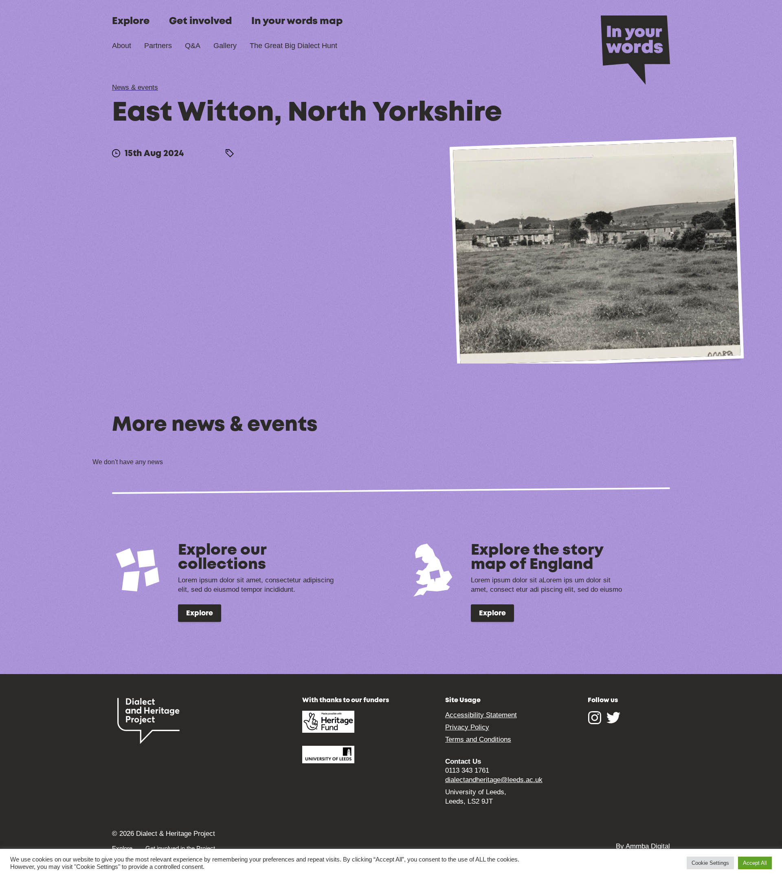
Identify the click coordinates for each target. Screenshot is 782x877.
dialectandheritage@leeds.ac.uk (494, 780)
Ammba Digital (648, 846)
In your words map (297, 21)
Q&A (192, 46)
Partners (158, 46)
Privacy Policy (467, 727)
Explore (130, 21)
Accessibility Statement (481, 715)
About (121, 46)
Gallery (225, 46)
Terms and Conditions (478, 739)
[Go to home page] (635, 49)
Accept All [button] (755, 863)
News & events (135, 87)
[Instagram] (595, 721)
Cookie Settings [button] (710, 863)
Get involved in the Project (180, 848)
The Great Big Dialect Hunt (293, 46)
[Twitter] (613, 721)
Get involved (200, 21)
